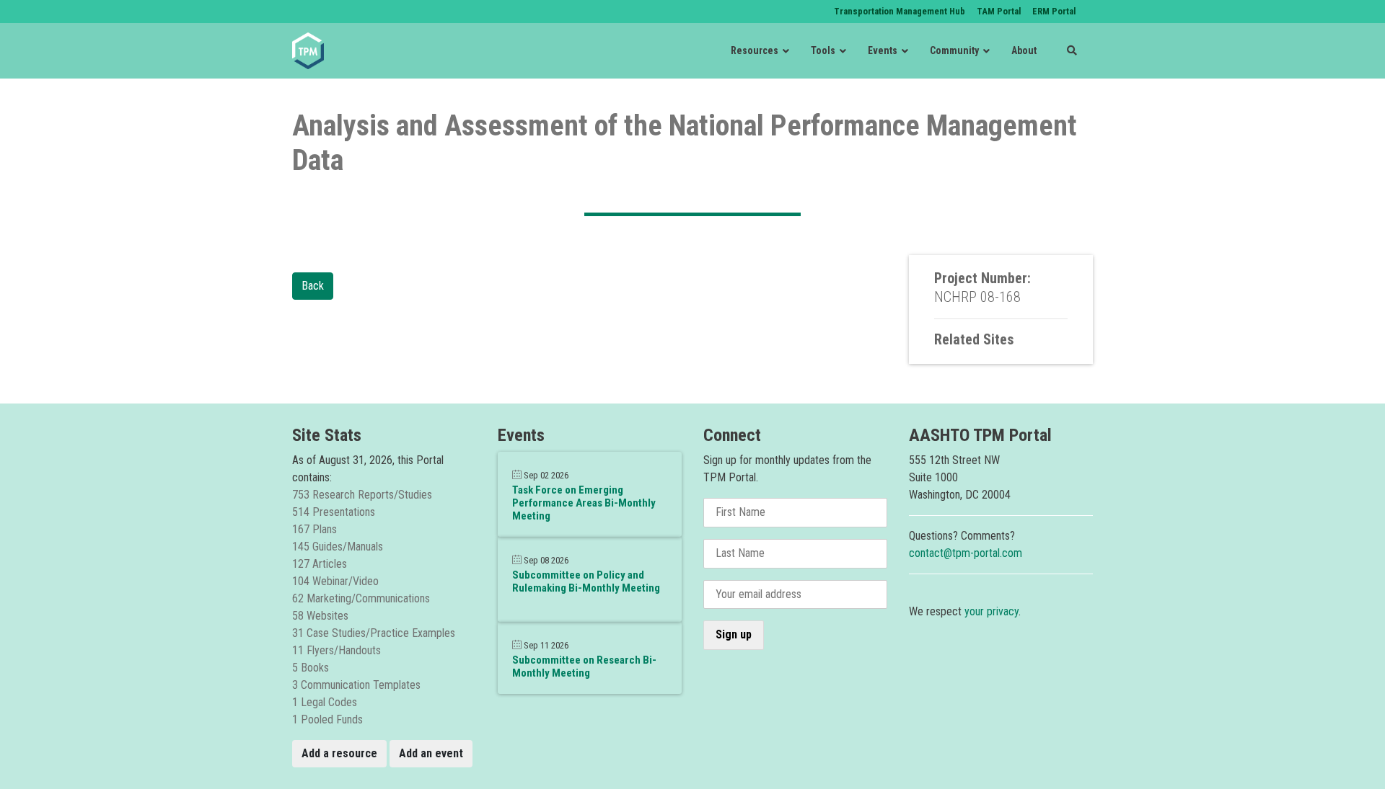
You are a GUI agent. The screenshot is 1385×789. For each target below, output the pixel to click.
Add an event (431, 753)
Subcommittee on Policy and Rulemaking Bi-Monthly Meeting (586, 581)
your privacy (991, 611)
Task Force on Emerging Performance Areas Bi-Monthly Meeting (584, 502)
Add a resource (339, 753)
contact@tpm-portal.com (965, 553)
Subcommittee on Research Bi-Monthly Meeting (584, 666)
